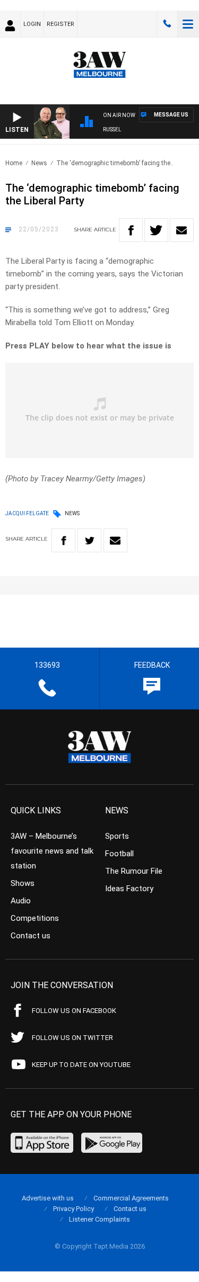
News (39, 163)
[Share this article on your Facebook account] (131, 230)
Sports (117, 836)
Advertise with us (48, 1198)
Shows (22, 883)
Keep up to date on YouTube (81, 1065)
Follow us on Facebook (74, 1011)
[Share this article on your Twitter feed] (156, 230)
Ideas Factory (129, 888)
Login (32, 24)
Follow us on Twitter (72, 1038)
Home (13, 163)
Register (60, 24)
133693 (167, 24)
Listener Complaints (99, 1219)
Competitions (35, 918)
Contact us (30, 935)
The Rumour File (133, 871)
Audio (21, 901)
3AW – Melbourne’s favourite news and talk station (52, 851)
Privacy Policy (73, 1209)
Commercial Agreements (131, 1198)
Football (119, 853)
